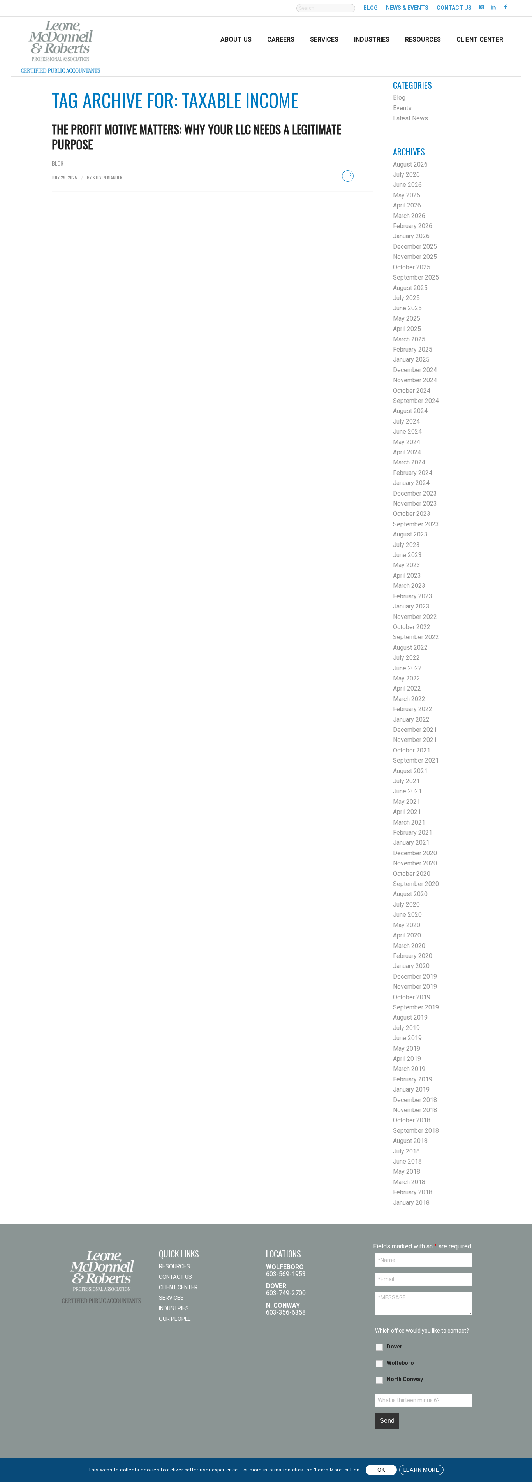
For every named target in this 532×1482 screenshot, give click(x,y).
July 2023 (406, 544)
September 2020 (416, 884)
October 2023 (411, 513)
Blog (370, 8)
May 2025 (406, 318)
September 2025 (416, 277)
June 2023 (407, 555)
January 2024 (411, 483)
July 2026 (406, 174)
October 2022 (411, 627)
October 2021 (411, 750)
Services (171, 1298)
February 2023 (412, 596)
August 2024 (410, 411)
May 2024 (406, 442)
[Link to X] (481, 6)
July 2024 (406, 421)
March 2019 (409, 1068)
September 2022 (416, 637)
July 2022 (406, 657)
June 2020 (407, 914)
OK (381, 1470)
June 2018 (407, 1161)
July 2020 (406, 904)
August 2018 (410, 1140)
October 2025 (411, 267)
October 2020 (411, 873)
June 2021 (407, 791)
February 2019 (412, 1079)
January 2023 (411, 606)
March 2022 (409, 699)
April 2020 (407, 935)
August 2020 (410, 894)
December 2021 (415, 729)
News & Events (407, 8)
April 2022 (407, 688)
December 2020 (415, 853)
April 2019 (407, 1058)
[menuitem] (325, 12)
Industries (174, 1308)
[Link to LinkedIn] (493, 6)
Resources (174, 1266)
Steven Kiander (107, 177)
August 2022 (410, 647)
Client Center (178, 1287)
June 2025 (407, 308)
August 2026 (410, 164)
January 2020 (411, 966)
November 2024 (415, 380)
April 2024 (407, 452)
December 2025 (415, 246)
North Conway (405, 1379)
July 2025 (406, 298)
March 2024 (409, 462)
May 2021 (406, 801)
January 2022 (411, 719)
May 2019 (406, 1048)
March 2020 (409, 945)
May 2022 (406, 678)
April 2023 (407, 575)
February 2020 (412, 956)
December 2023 (415, 493)
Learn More (421, 1470)
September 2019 (416, 1007)
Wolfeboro (400, 1363)
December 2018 (415, 1100)
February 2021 (412, 832)
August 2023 (410, 534)
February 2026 (412, 226)
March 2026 (409, 216)
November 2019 (415, 986)
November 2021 (415, 740)
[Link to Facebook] (505, 6)
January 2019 (411, 1089)
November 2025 (415, 256)
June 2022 (407, 668)
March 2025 (409, 339)
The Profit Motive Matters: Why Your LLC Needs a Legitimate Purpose (196, 136)
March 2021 (409, 822)
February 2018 (412, 1192)
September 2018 (416, 1130)
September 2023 (416, 524)
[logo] (60, 46)
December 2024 (415, 370)
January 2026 (411, 236)
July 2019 (406, 1028)
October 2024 (411, 390)
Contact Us (454, 8)
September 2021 (416, 760)
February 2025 (412, 349)
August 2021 (410, 771)
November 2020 (415, 863)
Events (402, 108)
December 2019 (415, 976)
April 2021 (407, 812)
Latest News (410, 118)
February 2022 (412, 709)
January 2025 (411, 359)
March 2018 (409, 1182)
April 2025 (407, 328)
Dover (394, 1346)
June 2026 (407, 184)
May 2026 (406, 195)
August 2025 (410, 288)
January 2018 (411, 1202)
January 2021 (411, 842)
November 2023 (415, 503)
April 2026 (407, 205)
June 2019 (407, 1038)
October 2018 (411, 1120)
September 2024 (416, 400)
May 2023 (406, 565)
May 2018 (406, 1171)
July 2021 (406, 781)
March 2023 (409, 585)
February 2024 (412, 472)
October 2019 (411, 997)
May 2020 (406, 925)
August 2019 (410, 1017)
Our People (175, 1319)
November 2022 (415, 617)
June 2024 (407, 431)
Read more (348, 176)
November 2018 (415, 1110)
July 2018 (406, 1151)
